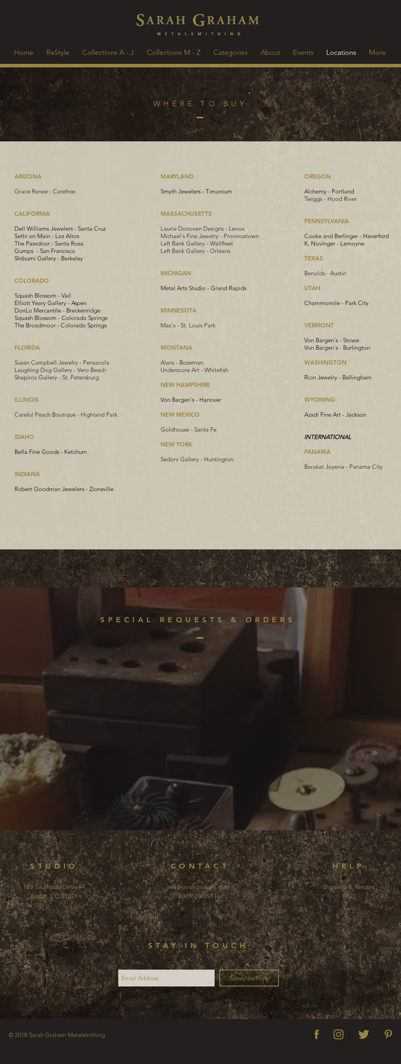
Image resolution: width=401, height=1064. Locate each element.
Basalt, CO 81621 (54, 896)
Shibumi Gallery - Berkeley (48, 258)
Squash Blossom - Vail (42, 295)
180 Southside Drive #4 (54, 887)
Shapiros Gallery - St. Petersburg (56, 377)
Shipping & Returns (348, 887)
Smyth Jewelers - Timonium (196, 191)
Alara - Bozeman (182, 362)
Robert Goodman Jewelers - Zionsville (64, 489)
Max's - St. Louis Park (188, 325)
